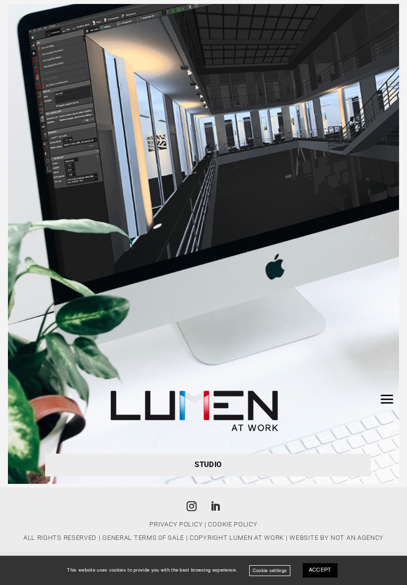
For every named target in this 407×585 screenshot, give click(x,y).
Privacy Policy (176, 524)
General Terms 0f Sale (143, 537)
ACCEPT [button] (320, 570)
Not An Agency (357, 537)
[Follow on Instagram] (192, 506)
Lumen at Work (256, 537)
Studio (208, 464)
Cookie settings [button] (270, 570)
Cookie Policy (232, 524)
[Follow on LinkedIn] (215, 506)
